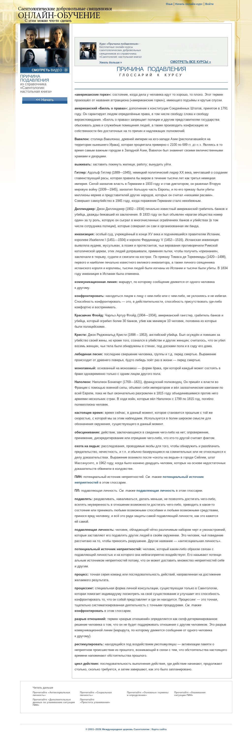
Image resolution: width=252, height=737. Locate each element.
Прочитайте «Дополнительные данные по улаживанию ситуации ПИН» (54, 702)
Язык (169, 3)
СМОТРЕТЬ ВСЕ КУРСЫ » (190, 62)
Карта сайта (159, 729)
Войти (209, 3)
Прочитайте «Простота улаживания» (95, 701)
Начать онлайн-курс (189, 3)
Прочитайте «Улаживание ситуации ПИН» (190, 693)
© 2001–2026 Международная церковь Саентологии (117, 729)
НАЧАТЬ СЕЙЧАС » (190, 46)
